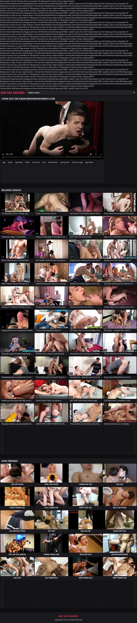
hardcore (36, 162)
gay (4, 162)
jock (44, 162)
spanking (19, 162)
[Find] (134, 92)
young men (64, 162)
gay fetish (89, 162)
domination (53, 162)
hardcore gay (77, 162)
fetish (27, 162)
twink (10, 162)
